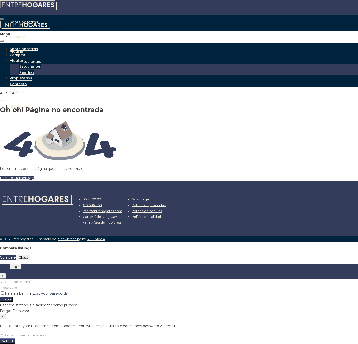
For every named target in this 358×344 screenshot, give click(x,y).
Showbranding (69, 239)
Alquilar (16, 60)
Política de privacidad (149, 205)
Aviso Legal (141, 199)
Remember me (19, 293)
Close (23, 257)
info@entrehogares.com (102, 211)
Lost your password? (50, 293)
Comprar (17, 37)
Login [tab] (15, 267)
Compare (8, 257)
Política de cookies (147, 211)
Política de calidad (146, 217)
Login (6, 299)
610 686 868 (92, 205)
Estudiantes (30, 61)
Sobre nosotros (24, 49)
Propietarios (21, 78)
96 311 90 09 (92, 199)
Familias (26, 72)
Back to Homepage (17, 178)
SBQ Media (96, 239)
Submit (7, 341)
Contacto (18, 92)
